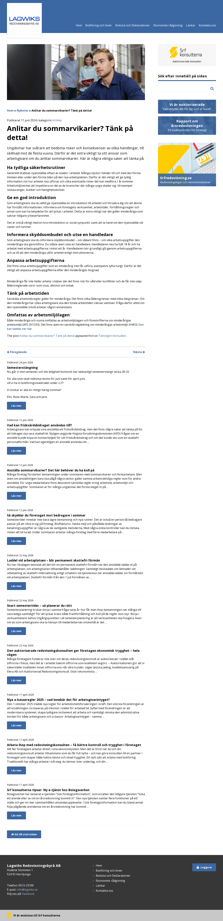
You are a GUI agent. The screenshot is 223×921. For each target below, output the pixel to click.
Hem (79, 25)
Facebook (28, 894)
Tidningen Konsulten (112, 336)
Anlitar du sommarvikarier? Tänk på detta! (47, 336)
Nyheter (22, 110)
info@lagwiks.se (27, 889)
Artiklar (57, 120)
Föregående (18, 352)
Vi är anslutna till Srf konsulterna (36, 915)
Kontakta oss (207, 25)
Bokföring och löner (98, 25)
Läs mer (16, 405)
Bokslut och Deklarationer (132, 25)
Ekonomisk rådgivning (168, 25)
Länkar (190, 25)
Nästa (138, 352)
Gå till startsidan (25, 834)
